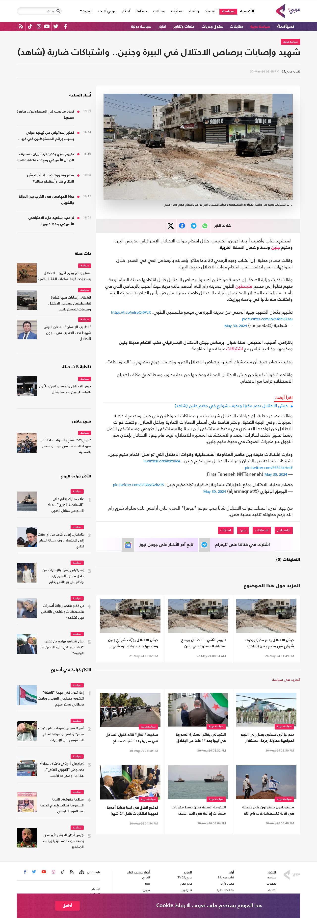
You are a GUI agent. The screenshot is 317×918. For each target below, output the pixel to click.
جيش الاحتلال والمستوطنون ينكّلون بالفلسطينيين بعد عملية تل (65, 389)
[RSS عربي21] (21, 26)
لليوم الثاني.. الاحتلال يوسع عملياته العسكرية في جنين (203, 643)
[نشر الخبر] (170, 226)
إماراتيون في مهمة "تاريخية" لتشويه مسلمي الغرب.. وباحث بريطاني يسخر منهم (61, 698)
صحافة (141, 11)
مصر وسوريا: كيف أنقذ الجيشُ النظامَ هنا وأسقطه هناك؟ (50, 178)
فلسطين (244, 286)
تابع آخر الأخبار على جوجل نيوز (166, 544)
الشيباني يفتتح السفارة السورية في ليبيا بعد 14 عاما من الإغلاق (201, 738)
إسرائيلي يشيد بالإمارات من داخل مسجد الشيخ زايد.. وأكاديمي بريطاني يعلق (63, 576)
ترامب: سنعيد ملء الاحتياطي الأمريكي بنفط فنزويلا (51, 221)
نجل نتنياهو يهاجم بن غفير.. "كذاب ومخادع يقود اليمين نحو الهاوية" (62, 647)
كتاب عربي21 (226, 877)
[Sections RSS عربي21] (81, 872)
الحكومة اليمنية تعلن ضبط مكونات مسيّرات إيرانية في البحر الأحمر (199, 810)
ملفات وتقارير (184, 26)
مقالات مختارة (225, 890)
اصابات (225, 530)
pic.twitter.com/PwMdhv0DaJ (267, 319)
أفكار (126, 11)
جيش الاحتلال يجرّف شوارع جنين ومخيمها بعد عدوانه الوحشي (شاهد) (133, 643)
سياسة (228, 11)
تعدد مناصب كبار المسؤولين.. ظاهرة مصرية (45, 114)
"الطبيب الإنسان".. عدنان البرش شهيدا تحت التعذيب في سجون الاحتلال (67, 333)
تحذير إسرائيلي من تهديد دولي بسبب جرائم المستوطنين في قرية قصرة (47, 136)
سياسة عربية (260, 26)
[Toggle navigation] (58, 11)
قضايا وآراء (227, 883)
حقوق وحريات (212, 26)
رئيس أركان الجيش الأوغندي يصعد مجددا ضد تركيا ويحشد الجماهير (63, 841)
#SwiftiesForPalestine (162, 461)
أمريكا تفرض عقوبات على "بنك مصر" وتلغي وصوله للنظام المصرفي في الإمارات (61, 734)
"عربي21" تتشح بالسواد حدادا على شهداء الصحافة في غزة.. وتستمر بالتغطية (65, 446)
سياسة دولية (141, 26)
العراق (146, 877)
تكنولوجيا (186, 890)
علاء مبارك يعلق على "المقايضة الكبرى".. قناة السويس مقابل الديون (66, 505)
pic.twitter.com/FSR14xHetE (269, 468)
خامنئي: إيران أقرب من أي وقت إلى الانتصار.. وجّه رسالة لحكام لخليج (61, 540)
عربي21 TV (185, 877)
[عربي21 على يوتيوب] (47, 26)
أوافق (67, 905)
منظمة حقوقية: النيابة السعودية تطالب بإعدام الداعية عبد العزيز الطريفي (62, 805)
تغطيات (177, 11)
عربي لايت (107, 11)
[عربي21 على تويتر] (55, 26)
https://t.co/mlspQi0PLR (131, 312)
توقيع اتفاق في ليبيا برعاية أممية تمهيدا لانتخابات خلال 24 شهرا (132, 811)
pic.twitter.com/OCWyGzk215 (138, 485)
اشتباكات (234, 349)
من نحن (95, 888)
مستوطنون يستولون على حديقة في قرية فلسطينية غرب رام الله (268, 810)
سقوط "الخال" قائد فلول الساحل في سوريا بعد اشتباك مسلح (132, 738)
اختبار (162, 26)
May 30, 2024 (235, 326)
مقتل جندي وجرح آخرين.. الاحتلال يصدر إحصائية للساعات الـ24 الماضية (64, 276)
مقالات (159, 11)
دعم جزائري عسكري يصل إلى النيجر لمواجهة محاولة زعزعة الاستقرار (267, 738)
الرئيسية (245, 11)
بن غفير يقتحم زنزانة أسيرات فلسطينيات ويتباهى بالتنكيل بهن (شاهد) (62, 611)
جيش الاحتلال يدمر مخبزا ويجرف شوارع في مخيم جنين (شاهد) (231, 405)
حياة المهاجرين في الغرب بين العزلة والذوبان (46, 200)
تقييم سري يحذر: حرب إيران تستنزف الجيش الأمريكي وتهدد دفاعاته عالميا (45, 157)
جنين (275, 247)
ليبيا (147, 883)
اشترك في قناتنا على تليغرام (242, 544)
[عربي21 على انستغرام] (39, 26)
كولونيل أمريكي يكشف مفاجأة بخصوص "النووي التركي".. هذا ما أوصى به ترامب (62, 769)
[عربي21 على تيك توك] (30, 26)
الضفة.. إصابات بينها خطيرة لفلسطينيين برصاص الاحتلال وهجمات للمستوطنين (70, 303)
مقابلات (236, 26)
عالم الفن (186, 883)
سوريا (146, 890)
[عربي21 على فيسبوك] (65, 26)
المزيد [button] (87, 11)
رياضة (194, 11)
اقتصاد (210, 11)
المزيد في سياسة (286, 679)
